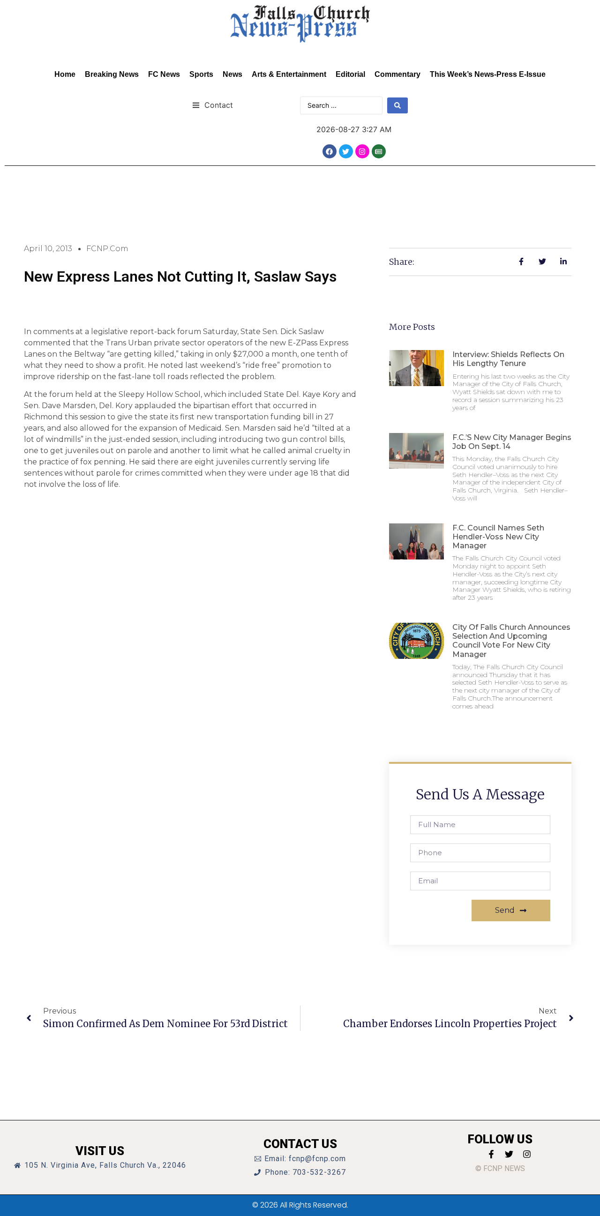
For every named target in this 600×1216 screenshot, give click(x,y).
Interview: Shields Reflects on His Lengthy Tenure (508, 359)
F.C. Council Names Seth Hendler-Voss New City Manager (498, 536)
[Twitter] (346, 151)
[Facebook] (329, 151)
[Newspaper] (379, 151)
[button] (212, 105)
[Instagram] (362, 151)
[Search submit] (397, 105)
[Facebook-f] (491, 1154)
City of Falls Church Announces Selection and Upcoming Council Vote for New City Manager (511, 641)
